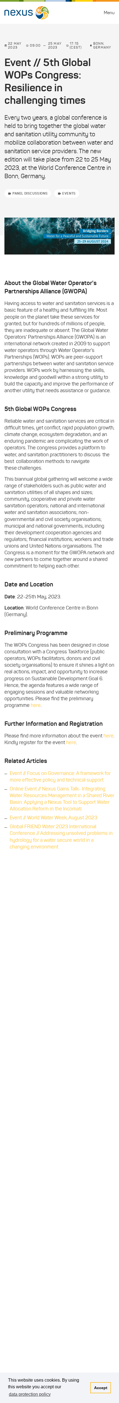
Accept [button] (100, 1388)
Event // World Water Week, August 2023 (53, 818)
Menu (109, 12)
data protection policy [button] (30, 1394)
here (36, 705)
